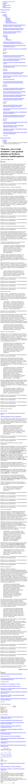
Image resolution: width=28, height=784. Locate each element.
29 (9, 756)
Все (6, 16)
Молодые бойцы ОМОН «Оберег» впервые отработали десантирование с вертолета (13, 106)
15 (9, 754)
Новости (5, 15)
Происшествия (9, 21)
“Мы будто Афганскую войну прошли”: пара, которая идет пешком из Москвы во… (15, 133)
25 (2, 756)
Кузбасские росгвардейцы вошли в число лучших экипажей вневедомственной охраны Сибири (14, 116)
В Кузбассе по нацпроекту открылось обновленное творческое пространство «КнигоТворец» (14, 95)
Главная (5, 14)
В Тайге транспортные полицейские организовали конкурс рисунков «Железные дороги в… (14, 92)
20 (6, 755)
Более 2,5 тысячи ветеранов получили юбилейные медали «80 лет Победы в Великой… (14, 59)
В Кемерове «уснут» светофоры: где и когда (10, 683)
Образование (9, 39)
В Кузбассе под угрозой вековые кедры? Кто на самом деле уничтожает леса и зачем (15, 123)
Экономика (8, 20)
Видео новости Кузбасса (11, 22)
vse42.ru (25, 669)
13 (6, 754)
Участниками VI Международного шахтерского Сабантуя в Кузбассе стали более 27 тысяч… (13, 99)
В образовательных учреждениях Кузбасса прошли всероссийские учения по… (14, 46)
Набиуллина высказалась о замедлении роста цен (11, 720)
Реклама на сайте (7, 7)
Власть (4, 53)
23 (10, 755)
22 (9, 755)
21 (7, 755)
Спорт (4, 103)
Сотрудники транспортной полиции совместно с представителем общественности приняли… (14, 89)
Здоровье (5, 70)
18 (2, 755)
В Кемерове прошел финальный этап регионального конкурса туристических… (12, 723)
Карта (4, 6)
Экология (8, 19)
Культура (5, 86)
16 (10, 754)
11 (2, 754)
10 (1, 754)
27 (6, 756)
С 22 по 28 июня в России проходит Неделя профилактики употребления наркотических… (13, 82)
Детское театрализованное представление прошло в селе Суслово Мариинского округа (13, 679)
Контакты (5, 2)
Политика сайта (6, 5)
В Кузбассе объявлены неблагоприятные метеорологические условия (12, 32)
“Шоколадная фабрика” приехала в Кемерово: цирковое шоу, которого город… (13, 126)
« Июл (2, 759)
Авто (7, 38)
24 (1, 756)
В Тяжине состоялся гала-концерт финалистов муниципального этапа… (11, 726)
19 (4, 755)
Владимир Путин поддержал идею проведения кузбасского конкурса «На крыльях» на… (13, 56)
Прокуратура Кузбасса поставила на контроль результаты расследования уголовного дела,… (13, 29)
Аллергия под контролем (8, 79)
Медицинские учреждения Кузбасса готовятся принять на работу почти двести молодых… (13, 73)
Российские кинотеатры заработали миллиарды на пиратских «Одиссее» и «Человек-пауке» (14, 25)
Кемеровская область (5, 9)
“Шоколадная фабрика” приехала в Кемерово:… (11, 416)
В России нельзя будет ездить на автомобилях (11, 736)
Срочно (5, 119)
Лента (4, 3)
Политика (8, 18)
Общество (5, 36)
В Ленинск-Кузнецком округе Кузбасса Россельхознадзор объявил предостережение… (13, 42)
